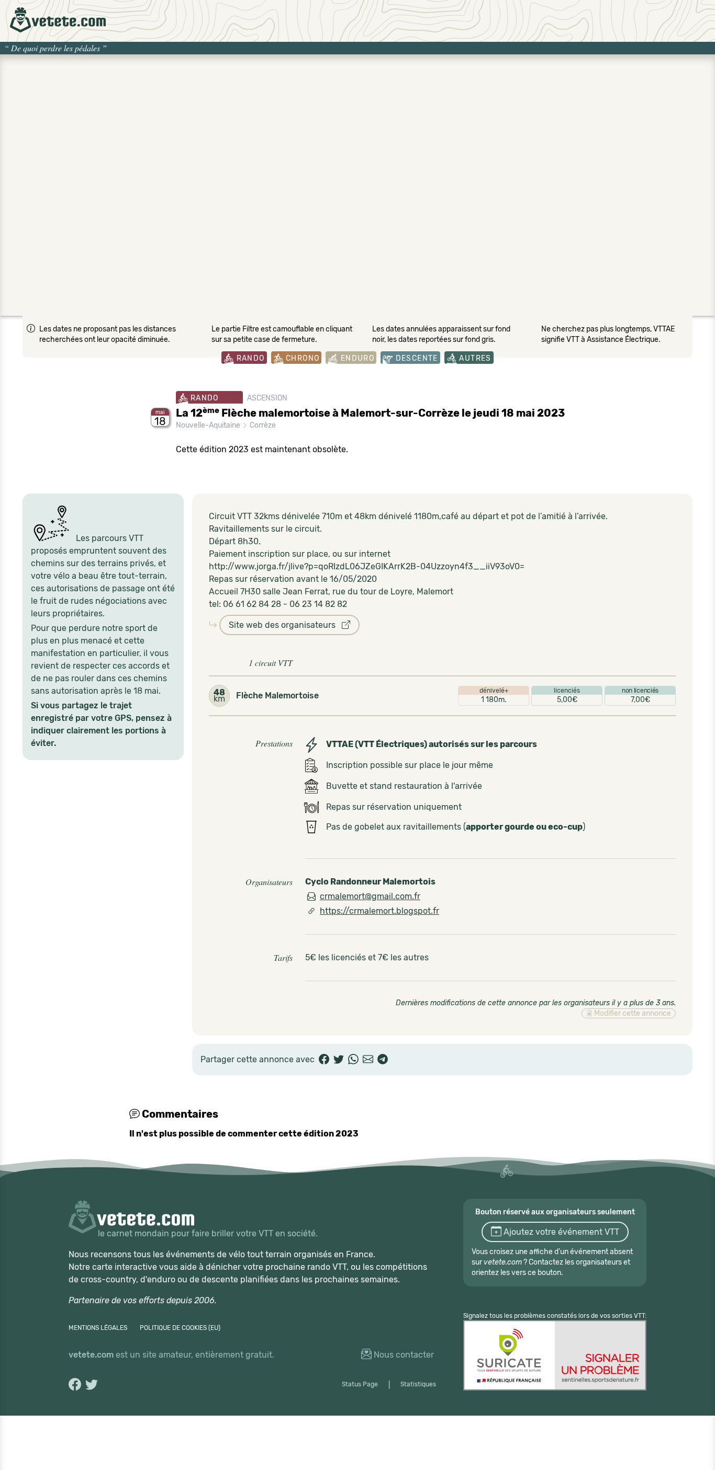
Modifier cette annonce (632, 1013)
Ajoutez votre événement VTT (560, 1232)
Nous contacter (403, 1355)
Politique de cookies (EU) (180, 1327)
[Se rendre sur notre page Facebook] (75, 1384)
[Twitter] (338, 1059)
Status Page (360, 1384)
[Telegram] (382, 1059)
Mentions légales (98, 1327)
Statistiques (418, 1384)
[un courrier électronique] (368, 1059)
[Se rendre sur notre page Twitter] (91, 1384)
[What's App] (353, 1059)
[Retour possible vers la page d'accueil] (58, 19)
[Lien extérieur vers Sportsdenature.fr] (554, 1355)
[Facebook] (324, 1059)
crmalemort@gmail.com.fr (370, 896)
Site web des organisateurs (285, 625)
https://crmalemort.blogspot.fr (379, 911)
